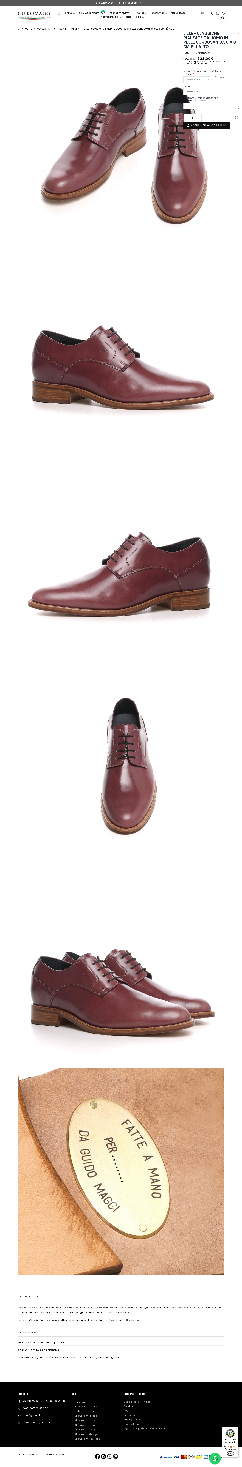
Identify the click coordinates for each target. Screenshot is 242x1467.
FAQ (126, 1410)
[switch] (230, 1453)
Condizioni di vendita (137, 1401)
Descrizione (31, 1296)
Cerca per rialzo (120, 13)
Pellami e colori (84, 1411)
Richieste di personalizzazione (200, 98)
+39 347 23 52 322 (127, 3)
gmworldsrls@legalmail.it (39, 1422)
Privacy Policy (132, 1419)
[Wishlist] (223, 13)
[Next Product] (238, 33)
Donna (140, 13)
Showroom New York (87, 1438)
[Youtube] (109, 1457)
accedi (101, 1357)
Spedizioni (130, 1406)
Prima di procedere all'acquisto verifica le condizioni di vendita (207, 62)
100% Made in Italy (85, 1406)
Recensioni (30, 1332)
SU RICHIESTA (178, 13)
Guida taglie (131, 1415)
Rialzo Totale (220, 71)
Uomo (68, 13)
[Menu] (236, 1429)
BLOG (128, 17)
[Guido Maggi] (33, 16)
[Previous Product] (234, 33)
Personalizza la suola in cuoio (195, 73)
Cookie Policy (132, 1423)
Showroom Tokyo (85, 1425)
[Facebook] (97, 1457)
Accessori (157, 13)
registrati (115, 1357)
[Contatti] (146, 3)
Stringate (60, 28)
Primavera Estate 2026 (92, 13)
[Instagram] (103, 1457)
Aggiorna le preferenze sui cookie (144, 1428)
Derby (75, 28)
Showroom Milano (85, 1415)
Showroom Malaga (85, 1434)
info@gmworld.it (33, 1415)
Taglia (187, 86)
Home (19, 28)
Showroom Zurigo (85, 1420)
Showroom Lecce (84, 1429)
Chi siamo (80, 1401)
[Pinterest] (115, 1457)
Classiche (43, 28)
